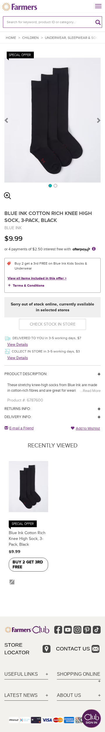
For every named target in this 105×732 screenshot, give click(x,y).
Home (11, 38)
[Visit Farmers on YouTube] (68, 630)
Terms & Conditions (28, 285)
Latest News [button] (21, 695)
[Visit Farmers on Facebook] (58, 630)
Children (30, 38)
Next (98, 120)
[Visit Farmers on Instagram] (77, 630)
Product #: (16, 400)
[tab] (26, 674)
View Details (17, 344)
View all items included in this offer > (37, 278)
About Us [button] (69, 695)
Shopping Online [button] (78, 674)
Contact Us (73, 649)
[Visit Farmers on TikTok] (97, 630)
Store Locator (16, 648)
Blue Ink (13, 227)
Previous (7, 120)
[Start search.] (98, 22)
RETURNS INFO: (17, 408)
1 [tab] (49, 185)
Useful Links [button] (21, 674)
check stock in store (53, 324)
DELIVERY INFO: (18, 417)
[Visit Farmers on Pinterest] (87, 630)
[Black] (13, 582)
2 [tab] (55, 185)
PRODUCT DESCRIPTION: (25, 374)
